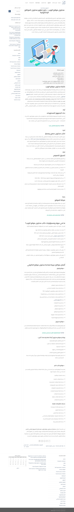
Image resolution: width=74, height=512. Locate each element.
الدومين (18, 81)
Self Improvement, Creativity (15, 62)
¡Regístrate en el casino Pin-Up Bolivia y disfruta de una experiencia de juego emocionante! (14, 28)
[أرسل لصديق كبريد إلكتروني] (44, 441)
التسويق (49, 2)
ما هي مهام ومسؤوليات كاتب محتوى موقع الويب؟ (52, 81)
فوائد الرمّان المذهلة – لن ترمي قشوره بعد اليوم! (55, 446)
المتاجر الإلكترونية (17, 89)
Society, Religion (17, 64)
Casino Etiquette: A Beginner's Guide (14, 41)
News (19, 60)
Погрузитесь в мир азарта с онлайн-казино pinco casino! (14, 37)
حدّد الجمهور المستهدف (58, 74)
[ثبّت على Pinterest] (42, 441)
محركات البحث (37, 2)
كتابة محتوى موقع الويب (58, 73)
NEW (19, 57)
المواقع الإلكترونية (17, 91)
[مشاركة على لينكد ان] (39, 441)
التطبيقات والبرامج (17, 76)
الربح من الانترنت (54, 2)
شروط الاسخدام (58, 508)
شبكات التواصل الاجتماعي (15, 93)
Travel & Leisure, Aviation (15, 66)
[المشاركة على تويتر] (47, 441)
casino (19, 53)
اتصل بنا (26, 2)
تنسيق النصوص (60, 78)
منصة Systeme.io (17, 100)
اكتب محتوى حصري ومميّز (58, 76)
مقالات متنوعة (17, 97)
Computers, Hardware (16, 55)
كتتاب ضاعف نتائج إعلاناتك (15, 19)
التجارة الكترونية (17, 72)
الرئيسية (59, 2)
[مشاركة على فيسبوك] (49, 441)
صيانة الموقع (60, 79)
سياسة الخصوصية (63, 508)
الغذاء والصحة (31, 2)
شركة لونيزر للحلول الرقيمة (15, 17)
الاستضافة (18, 70)
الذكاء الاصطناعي (17, 83)
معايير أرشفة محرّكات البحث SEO (38, 139)
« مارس (18, 468)
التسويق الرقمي (57, 300)
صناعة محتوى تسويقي (58, 236)
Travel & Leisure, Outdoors (15, 68)
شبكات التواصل (43, 2)
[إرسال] (10, 11)
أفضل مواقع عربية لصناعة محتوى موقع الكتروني (53, 83)
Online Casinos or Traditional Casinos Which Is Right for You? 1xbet (14, 45)
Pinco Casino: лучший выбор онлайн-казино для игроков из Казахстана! (14, 33)
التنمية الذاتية (18, 78)
